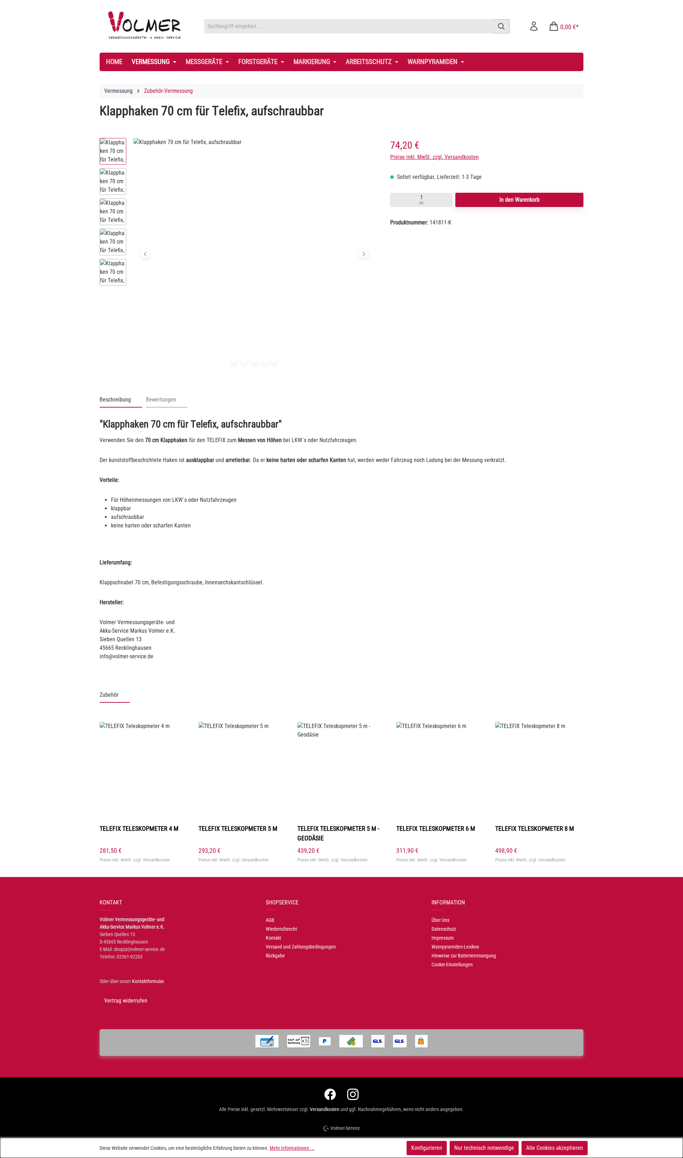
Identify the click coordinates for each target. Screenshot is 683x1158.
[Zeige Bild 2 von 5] (244, 360)
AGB (270, 920)
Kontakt (273, 938)
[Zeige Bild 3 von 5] (254, 360)
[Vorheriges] (145, 254)
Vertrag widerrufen (125, 1000)
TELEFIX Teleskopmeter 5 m (237, 828)
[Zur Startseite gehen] (145, 24)
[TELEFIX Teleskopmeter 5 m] (242, 770)
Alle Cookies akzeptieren (554, 1147)
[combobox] (348, 26)
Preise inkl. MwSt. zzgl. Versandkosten (434, 157)
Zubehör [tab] (109, 694)
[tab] (121, 400)
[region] (237, 255)
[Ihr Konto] (534, 26)
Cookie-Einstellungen (452, 964)
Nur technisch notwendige (484, 1147)
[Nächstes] (364, 254)
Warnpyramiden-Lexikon (455, 947)
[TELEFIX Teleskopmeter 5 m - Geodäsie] (341, 770)
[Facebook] (330, 1094)
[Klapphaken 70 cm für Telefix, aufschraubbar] (254, 253)
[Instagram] (353, 1094)
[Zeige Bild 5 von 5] (274, 360)
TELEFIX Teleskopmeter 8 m (534, 828)
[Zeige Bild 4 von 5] (264, 360)
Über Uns (440, 920)
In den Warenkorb (519, 199)
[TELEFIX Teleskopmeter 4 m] (144, 770)
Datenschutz (443, 929)
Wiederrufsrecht (281, 929)
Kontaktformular (148, 981)
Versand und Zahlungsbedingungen (301, 947)
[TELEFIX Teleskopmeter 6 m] (440, 770)
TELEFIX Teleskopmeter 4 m (139, 828)
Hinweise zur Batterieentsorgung (463, 955)
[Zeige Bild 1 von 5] (234, 360)
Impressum (442, 938)
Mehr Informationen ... (292, 1148)
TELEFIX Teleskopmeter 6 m (435, 828)
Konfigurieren (426, 1147)
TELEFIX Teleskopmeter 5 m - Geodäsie (338, 833)
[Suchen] (501, 26)
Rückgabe (275, 955)
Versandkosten (324, 1109)
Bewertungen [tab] (161, 399)
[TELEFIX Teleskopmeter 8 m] (539, 770)
